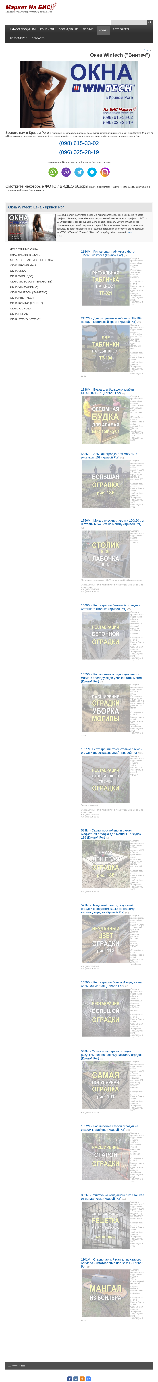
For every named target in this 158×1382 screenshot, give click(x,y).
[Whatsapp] (53, 177)
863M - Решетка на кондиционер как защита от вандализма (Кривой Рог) (112, 1196)
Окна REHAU (19, 313)
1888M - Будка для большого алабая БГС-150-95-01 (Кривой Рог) (107, 391)
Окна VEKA (18, 270)
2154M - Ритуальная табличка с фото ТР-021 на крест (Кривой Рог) (108, 253)
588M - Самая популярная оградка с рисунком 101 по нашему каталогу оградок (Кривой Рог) (111, 1055)
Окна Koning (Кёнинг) (26, 303)
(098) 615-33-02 (79, 143)
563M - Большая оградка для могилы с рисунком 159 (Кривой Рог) (109, 455)
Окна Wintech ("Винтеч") (28, 292)
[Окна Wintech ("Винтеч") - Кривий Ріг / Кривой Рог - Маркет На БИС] (88, 1378)
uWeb (23, 1365)
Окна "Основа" (21, 308)
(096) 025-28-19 (79, 152)
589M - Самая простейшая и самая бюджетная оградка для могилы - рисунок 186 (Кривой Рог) (111, 834)
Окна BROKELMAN (23, 265)
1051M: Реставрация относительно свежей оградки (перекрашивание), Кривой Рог (111, 750)
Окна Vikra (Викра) (24, 287)
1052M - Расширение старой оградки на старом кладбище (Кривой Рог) (109, 1127)
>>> (130, 232)
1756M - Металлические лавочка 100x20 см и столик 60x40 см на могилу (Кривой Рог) (112, 522)
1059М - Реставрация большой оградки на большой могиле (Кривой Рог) (111, 984)
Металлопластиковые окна (31, 260)
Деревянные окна (24, 249)
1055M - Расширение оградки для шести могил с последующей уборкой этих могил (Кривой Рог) (111, 678)
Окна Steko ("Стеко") (25, 319)
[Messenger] (92, 177)
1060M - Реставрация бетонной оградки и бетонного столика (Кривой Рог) (110, 607)
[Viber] (66, 177)
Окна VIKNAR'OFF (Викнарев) (31, 281)
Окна (146, 50)
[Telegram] (79, 177)
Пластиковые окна (25, 254)
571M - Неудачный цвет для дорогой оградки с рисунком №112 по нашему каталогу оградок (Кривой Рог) (108, 909)
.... (9, 1365)
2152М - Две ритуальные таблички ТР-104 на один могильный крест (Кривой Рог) (111, 320)
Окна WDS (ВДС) (21, 276)
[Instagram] (105, 177)
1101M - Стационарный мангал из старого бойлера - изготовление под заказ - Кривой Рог (112, 1263)
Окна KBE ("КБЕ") (22, 297)
